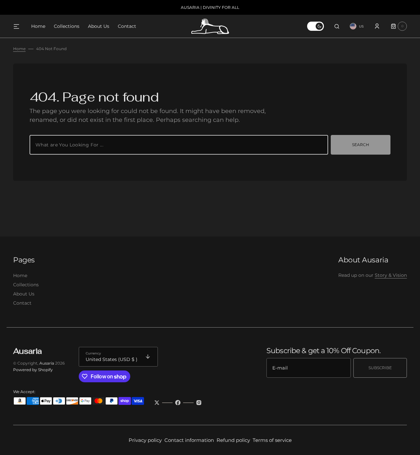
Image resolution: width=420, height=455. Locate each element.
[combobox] (179, 145)
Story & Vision (391, 275)
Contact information (189, 440)
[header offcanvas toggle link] (19, 26)
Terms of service (272, 440)
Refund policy (233, 440)
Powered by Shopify (33, 369)
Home (19, 48)
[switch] (315, 26)
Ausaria (46, 363)
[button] (336, 26)
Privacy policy (145, 440)
